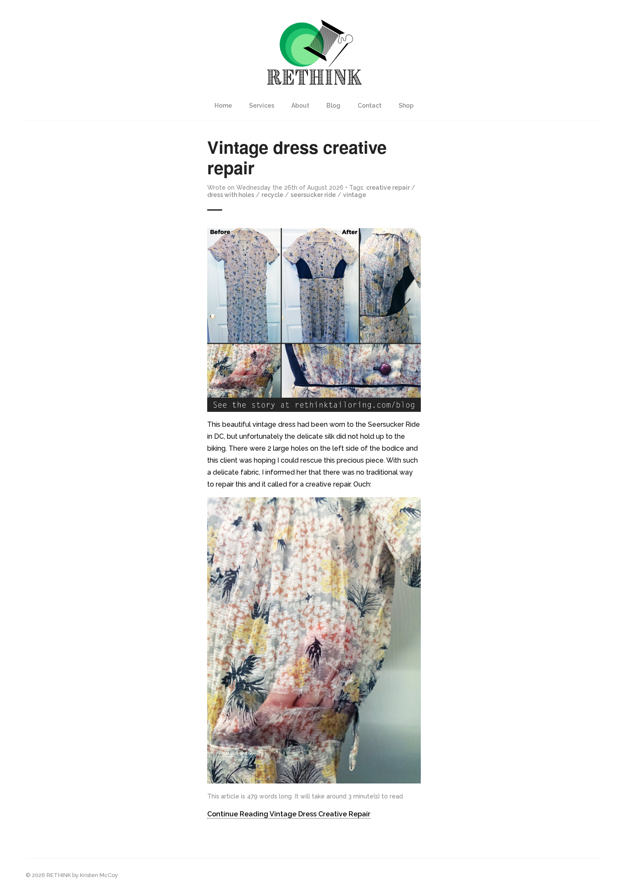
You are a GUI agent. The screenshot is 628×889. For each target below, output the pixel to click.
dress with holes (230, 194)
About (300, 105)
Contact (369, 105)
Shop (406, 105)
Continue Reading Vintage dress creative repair (288, 814)
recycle (272, 194)
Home (223, 105)
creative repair (388, 187)
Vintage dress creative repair (297, 157)
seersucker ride (313, 194)
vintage (354, 194)
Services (261, 105)
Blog (333, 105)
